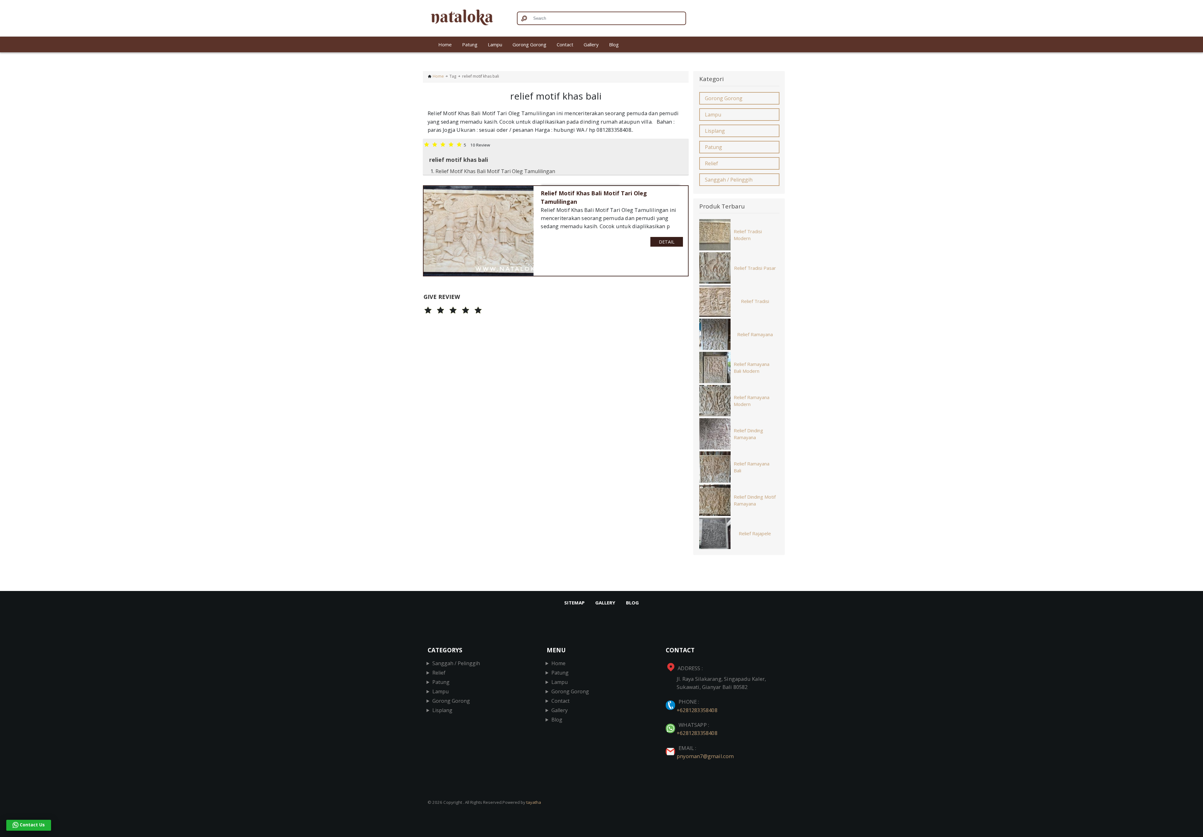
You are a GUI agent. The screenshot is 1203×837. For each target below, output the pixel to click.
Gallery (591, 44)
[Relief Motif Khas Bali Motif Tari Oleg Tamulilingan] (479, 231)
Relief (711, 163)
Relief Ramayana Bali (751, 467)
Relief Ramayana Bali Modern (751, 367)
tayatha (533, 802)
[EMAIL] (671, 748)
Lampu (495, 44)
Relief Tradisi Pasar (755, 268)
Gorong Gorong (529, 44)
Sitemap (574, 602)
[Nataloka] (468, 18)
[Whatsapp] (671, 724)
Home (445, 44)
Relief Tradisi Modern (748, 235)
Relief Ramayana (755, 334)
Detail (666, 242)
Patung (469, 44)
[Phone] (671, 701)
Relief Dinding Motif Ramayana (755, 500)
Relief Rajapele (755, 533)
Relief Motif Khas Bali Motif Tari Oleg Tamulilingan (495, 171)
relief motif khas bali (458, 159)
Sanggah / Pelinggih (729, 179)
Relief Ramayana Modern (751, 401)
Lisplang (715, 130)
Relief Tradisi (755, 301)
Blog (614, 44)
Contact (565, 44)
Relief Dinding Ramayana (748, 434)
